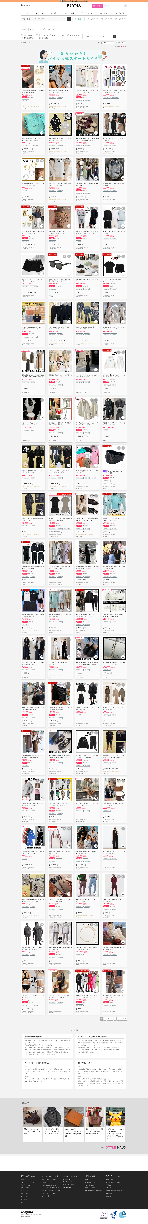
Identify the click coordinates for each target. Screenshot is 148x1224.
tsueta (105, 201)
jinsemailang (52, 248)
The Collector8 (26, 440)
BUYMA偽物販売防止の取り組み (93, 1190)
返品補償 (60, 97)
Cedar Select (80, 108)
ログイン (107, 5)
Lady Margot (52, 392)
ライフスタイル (86, 13)
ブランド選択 (105, 19)
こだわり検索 (119, 19)
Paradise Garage (54, 536)
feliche (105, 488)
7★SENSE (25, 153)
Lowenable (25, 248)
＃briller (78, 632)
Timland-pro (25, 296)
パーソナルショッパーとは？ (50, 1179)
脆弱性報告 (109, 1193)
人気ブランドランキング (27, 1185)
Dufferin (51, 632)
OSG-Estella (52, 1013)
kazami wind (106, 869)
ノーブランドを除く (60, 35)
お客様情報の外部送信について (114, 1190)
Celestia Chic (80, 821)
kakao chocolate (108, 248)
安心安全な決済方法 (90, 1188)
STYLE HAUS (67, 1187)
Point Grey (52, 108)
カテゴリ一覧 (24, 1193)
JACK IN (105, 108)
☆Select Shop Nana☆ (55, 584)
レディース (40, 13)
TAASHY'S (25, 821)
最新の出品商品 (25, 1188)
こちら (33, 1052)
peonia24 (106, 917)
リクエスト (120, 13)
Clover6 (51, 296)
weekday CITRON (81, 392)
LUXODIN (106, 632)
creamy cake (107, 296)
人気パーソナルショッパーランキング (52, 1190)
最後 (124, 1019)
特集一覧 (23, 1179)
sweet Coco (79, 488)
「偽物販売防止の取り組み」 (37, 1045)
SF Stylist (105, 677)
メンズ (53, 13)
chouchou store (107, 1013)
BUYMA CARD (67, 1179)
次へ (119, 1019)
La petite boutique (108, 153)
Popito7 (105, 440)
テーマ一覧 (24, 1196)
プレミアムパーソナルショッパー (51, 1193)
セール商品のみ (29, 35)
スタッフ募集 (109, 1179)
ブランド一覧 (24, 1190)
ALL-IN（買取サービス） (70, 1184)
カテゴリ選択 (91, 19)
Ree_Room (25, 201)
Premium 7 (52, 153)
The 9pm (78, 584)
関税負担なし (75, 35)
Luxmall (51, 869)
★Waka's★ (25, 965)
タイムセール (44, 35)
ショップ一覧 (45, 1196)
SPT (50, 677)
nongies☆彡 (79, 248)
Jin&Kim (78, 201)
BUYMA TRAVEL (67, 1181)
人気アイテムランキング (27, 1182)
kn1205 (78, 725)
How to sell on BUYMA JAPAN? (50, 1187)
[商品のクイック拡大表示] (42, 67)
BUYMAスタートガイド (91, 1182)
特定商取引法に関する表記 (113, 1182)
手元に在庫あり (29, 38)
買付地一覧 (24, 1199)
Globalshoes (79, 153)
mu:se (23, 584)
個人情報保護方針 (25, 1216)
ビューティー (104, 13)
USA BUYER (25, 869)
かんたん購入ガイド (90, 1185)
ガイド (86, 1179)
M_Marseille (52, 440)
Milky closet (25, 344)
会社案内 (108, 1196)
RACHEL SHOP (26, 1013)
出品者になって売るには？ (49, 1182)
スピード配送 (44, 38)
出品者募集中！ (97, 6)
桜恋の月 (78, 440)
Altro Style (106, 344)
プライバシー (109, 1188)
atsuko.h (24, 632)
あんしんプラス (97, 1047)
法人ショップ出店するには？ (50, 1185)
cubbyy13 (25, 108)
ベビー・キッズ (68, 13)
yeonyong (52, 201)
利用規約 (108, 1185)
